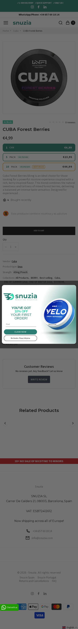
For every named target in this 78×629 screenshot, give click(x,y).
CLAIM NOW (20, 332)
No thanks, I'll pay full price (20, 338)
